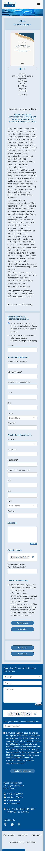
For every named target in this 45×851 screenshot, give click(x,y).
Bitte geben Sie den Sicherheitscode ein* (17, 565)
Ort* (10, 403)
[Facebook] (12, 825)
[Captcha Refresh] (33, 557)
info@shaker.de (13, 800)
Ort (9, 491)
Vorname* (12, 449)
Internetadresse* (15, 372)
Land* (10, 413)
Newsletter (36, 835)
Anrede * (11, 439)
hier (12, 615)
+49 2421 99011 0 (15, 794)
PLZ (9, 480)
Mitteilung (12, 523)
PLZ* (10, 393)
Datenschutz (8, 835)
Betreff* (8, 677)
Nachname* (13, 460)
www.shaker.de (13, 803)
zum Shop (22, 654)
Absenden (22, 629)
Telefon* (11, 423)
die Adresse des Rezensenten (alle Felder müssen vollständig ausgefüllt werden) (23, 338)
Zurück (24, 647)
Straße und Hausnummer (18, 470)
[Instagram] (19, 825)
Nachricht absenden (22, 771)
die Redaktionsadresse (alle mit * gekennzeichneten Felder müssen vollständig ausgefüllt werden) (23, 327)
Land (10, 501)
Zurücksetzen (22, 623)
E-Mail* (11, 345)
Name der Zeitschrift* (17, 361)
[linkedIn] (5, 825)
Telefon (11, 511)
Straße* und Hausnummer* (19, 382)
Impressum (22, 835)
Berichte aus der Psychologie (20, 304)
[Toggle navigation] (38, 4)
